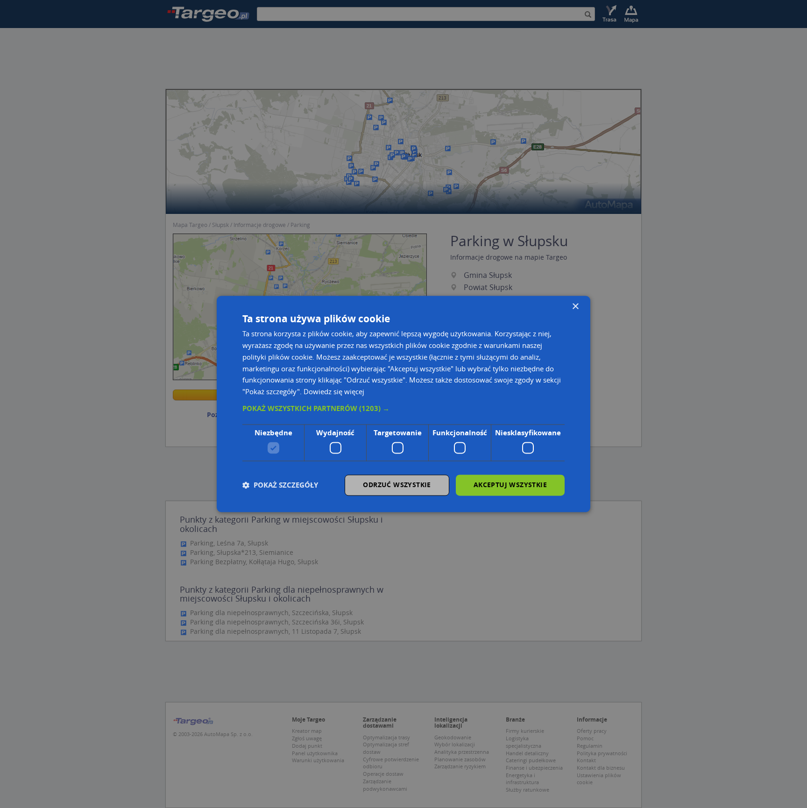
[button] (403, 408)
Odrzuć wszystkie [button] (397, 485)
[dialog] (403, 404)
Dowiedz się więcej (334, 392)
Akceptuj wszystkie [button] (510, 485)
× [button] (575, 306)
